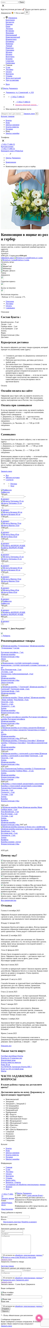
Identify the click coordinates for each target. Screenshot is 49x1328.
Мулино (9, 52)
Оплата (9, 72)
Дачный (9, 46)
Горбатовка (10, 63)
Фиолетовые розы (8, 1060)
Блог (8, 1189)
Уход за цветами (12, 80)
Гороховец (10, 50)
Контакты (10, 74)
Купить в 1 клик (36, 258)
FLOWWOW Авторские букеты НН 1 (16, 1067)
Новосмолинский (13, 37)
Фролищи (10, 33)
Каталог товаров (7, 116)
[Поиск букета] (2, 154)
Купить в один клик (27, 1257)
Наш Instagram (7, 1209)
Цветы (3, 1071)
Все (7, 475)
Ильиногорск (11, 39)
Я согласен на (23, 1306)
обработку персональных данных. (29, 1255)
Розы (8, 123)
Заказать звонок (7, 1198)
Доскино (9, 29)
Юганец (9, 54)
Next (12, 486)
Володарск (10, 57)
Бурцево (9, 59)
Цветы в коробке (12, 133)
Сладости (9, 480)
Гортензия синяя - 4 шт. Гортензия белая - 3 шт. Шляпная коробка (15, 691)
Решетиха (10, 48)
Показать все (6, 1046)
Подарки (9, 129)
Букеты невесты (12, 127)
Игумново (10, 31)
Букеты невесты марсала (11, 1062)
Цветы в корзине (12, 125)
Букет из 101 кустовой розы (12, 1069)
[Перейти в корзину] (8, 154)
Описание (10, 301)
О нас (8, 67)
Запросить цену (22, 1280)
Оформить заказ (7, 258)
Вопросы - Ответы (13, 1182)
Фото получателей (13, 78)
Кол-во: (4, 1217)
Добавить (5, 636)
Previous (13, 484)
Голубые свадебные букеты (12, 1056)
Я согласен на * (23, 1255)
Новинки (9, 44)
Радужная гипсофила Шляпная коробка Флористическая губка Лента (13, 722)
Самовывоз (10, 308)
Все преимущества (8, 900)
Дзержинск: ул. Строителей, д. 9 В (20, 92)
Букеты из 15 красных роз (11, 1058)
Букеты (9, 120)
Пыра (8, 26)
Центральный (11, 35)
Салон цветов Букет (34, 1195)
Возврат (9, 1187)
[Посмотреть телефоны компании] (5, 154)
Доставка (9, 69)
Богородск (10, 22)
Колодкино (10, 20)
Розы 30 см (5, 1065)
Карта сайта (10, 1180)
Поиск (22, 2)
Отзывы (9, 76)
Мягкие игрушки (13, 477)
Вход (8, 84)
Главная (9, 1167)
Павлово (9, 24)
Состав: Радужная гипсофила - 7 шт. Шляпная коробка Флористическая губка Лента (12, 653)
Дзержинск (12, 18)
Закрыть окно (29, 114)
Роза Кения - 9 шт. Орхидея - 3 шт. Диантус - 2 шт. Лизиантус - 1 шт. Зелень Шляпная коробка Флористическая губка (15, 706)
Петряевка (10, 41)
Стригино (10, 61)
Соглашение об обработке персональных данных (26, 1184)
